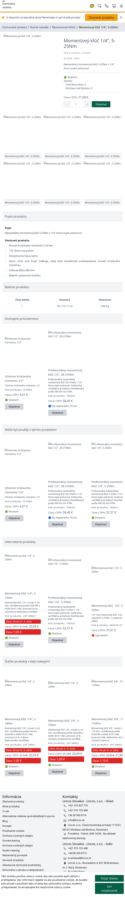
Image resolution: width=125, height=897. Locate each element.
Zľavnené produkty (101, 17)
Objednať (101, 104)
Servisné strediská (12, 860)
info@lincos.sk (76, 820)
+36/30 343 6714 (77, 853)
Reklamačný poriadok (14, 855)
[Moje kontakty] (106, 5)
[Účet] (121, 5)
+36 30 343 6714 (77, 815)
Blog (5, 821)
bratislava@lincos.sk (79, 858)
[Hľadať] (99, 5)
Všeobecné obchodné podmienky (21, 865)
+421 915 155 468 (78, 810)
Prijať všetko (109, 878)
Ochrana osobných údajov (17, 835)
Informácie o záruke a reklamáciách (23, 870)
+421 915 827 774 (78, 805)
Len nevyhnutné (109, 888)
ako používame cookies (60, 880)
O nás (5, 811)
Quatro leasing (11, 850)
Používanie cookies (13, 830)
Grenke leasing (11, 840)
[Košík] (114, 5)
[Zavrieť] (121, 17)
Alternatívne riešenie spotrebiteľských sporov (28, 816)
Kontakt (7, 826)
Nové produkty (11, 806)
